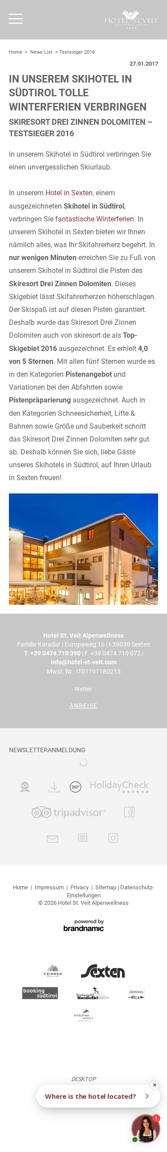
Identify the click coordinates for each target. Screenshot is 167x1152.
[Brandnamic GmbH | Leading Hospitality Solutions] (84, 925)
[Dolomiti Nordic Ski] (93, 993)
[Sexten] (103, 971)
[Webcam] (25, 788)
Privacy (79, 887)
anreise (83, 706)
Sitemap (105, 887)
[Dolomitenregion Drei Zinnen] (52, 971)
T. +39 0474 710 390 (52, 653)
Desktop (83, 1079)
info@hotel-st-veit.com (84, 662)
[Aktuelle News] (83, 839)
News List (41, 52)
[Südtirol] (136, 993)
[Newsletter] (53, 839)
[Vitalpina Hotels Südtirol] (83, 1015)
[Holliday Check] (119, 788)
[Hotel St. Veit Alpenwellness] (131, 19)
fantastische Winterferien (94, 219)
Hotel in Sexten (69, 193)
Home (16, 52)
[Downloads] (54, 788)
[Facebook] (129, 813)
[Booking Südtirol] (40, 993)
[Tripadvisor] (68, 813)
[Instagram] (113, 839)
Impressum (49, 887)
